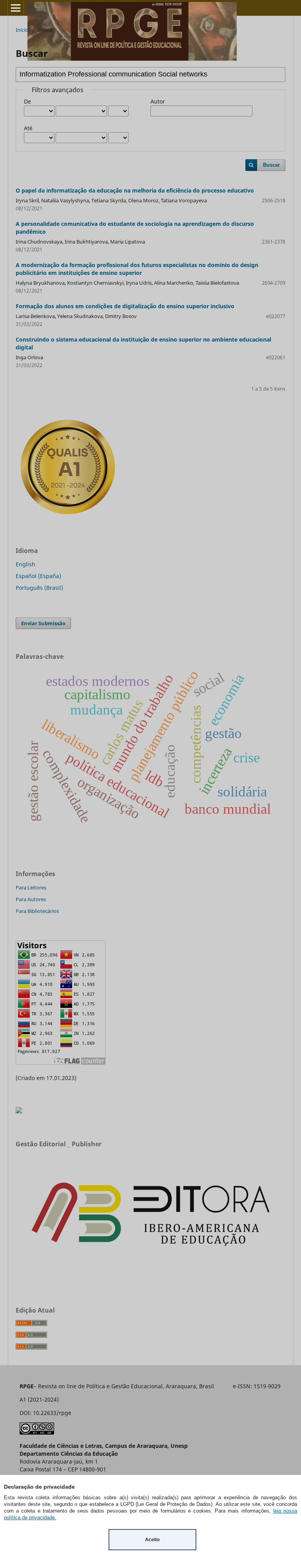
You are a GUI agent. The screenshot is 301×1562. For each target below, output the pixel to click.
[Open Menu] (16, 8)
